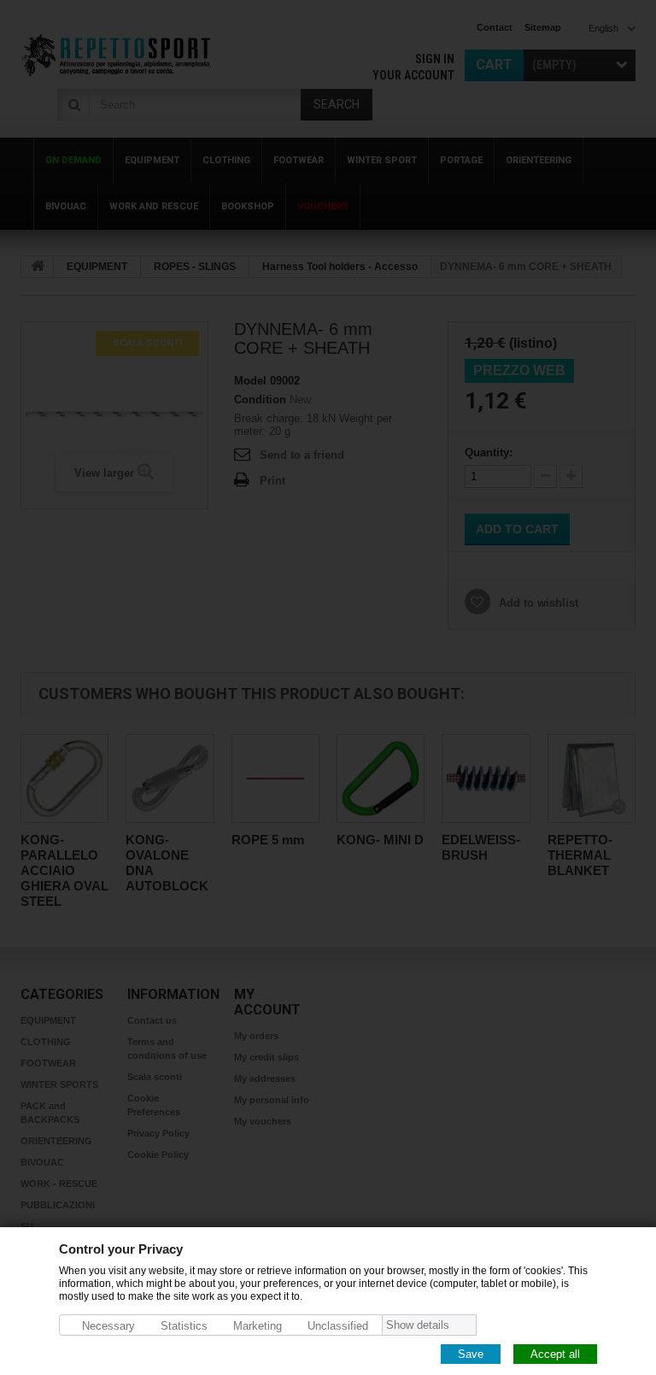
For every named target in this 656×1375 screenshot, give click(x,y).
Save (470, 1353)
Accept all (555, 1353)
